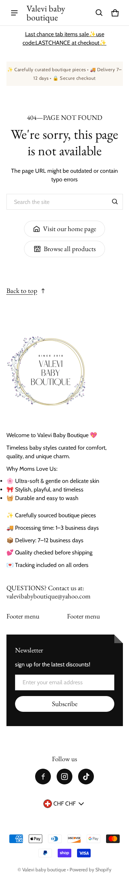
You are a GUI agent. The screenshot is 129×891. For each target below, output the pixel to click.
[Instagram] (64, 776)
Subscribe (64, 703)
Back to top (21, 290)
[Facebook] (43, 776)
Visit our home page (69, 228)
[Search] (115, 202)
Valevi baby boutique (44, 869)
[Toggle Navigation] (14, 13)
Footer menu (22, 616)
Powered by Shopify (90, 869)
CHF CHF (64, 803)
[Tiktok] (86, 776)
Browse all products (70, 248)
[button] (99, 13)
